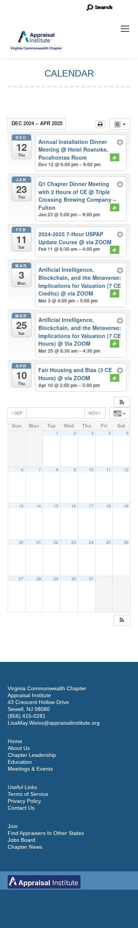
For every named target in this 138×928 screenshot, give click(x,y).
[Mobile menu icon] (125, 28)
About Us (19, 748)
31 (91, 579)
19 (126, 506)
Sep (18, 413)
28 (38, 579)
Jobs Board (21, 840)
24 (91, 542)
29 (56, 579)
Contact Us (21, 808)
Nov (94, 413)
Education (20, 762)
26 (126, 542)
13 (21, 506)
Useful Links (22, 787)
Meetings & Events (30, 769)
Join (13, 826)
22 (56, 542)
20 (21, 542)
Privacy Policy (24, 801)
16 (73, 506)
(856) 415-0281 (27, 716)
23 (73, 542)
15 (56, 506)
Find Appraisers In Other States (46, 833)
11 (108, 469)
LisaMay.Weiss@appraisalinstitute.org (54, 723)
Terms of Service (28, 794)
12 (126, 469)
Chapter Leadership (32, 755)
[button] (122, 402)
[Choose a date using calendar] (55, 412)
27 (21, 579)
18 (108, 506)
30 (73, 579)
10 (91, 469)
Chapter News (25, 847)
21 (38, 542)
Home (15, 741)
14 (38, 506)
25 (108, 542)
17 (91, 506)
